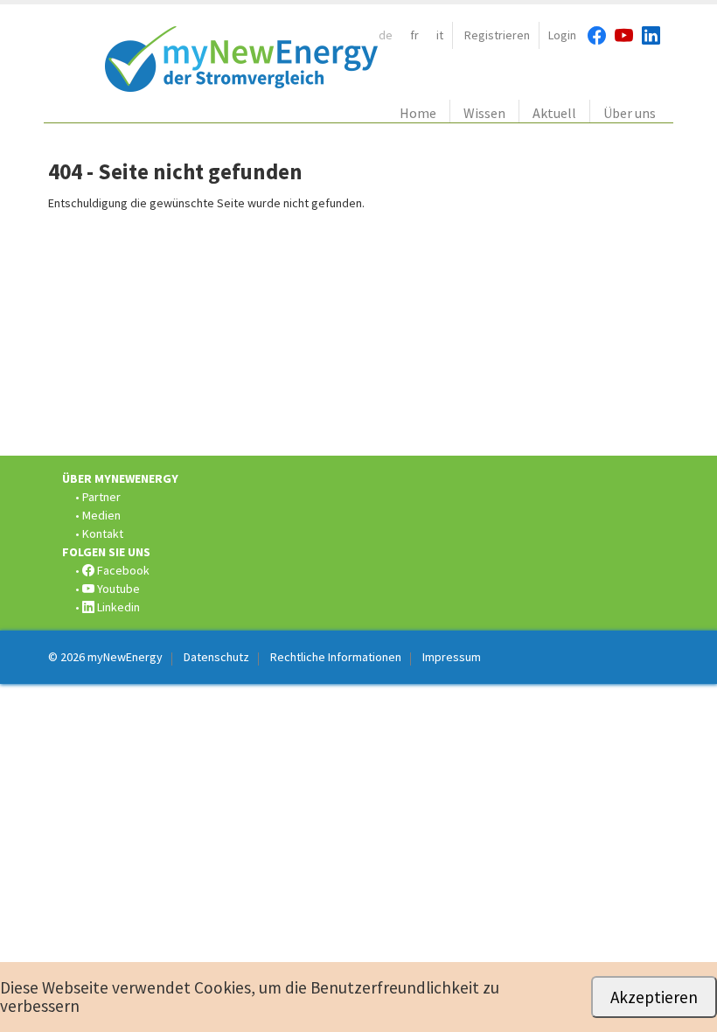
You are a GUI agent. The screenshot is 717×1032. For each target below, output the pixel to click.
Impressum (451, 657)
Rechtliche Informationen (335, 657)
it (439, 35)
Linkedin (117, 607)
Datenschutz (216, 657)
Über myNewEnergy (120, 478)
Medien (101, 515)
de (386, 35)
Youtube (117, 588)
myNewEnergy (125, 657)
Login (562, 35)
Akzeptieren (654, 997)
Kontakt (102, 533)
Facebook (122, 570)
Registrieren (497, 35)
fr (414, 35)
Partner (101, 497)
